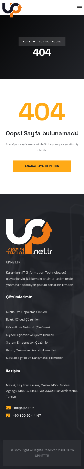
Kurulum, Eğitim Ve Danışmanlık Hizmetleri (34, 358)
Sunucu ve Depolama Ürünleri (26, 312)
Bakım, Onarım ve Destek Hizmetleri (31, 350)
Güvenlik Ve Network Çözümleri (28, 327)
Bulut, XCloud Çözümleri (23, 319)
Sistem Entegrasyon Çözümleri (27, 343)
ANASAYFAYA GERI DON (42, 166)
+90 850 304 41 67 (27, 416)
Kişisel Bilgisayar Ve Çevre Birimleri (30, 335)
